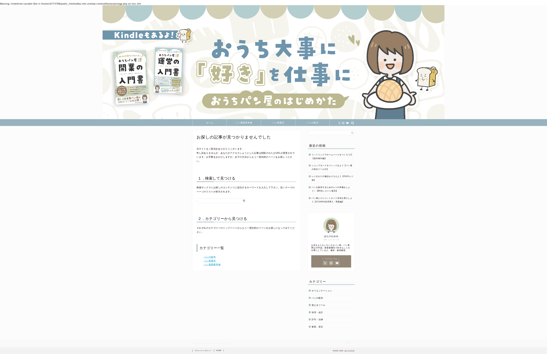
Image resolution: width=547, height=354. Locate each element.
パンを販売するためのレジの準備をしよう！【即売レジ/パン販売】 (331, 189)
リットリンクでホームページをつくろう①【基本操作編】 (332, 156)
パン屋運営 (278, 122)
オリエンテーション (322, 290)
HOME (218, 350)
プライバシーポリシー (203, 350)
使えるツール (318, 305)
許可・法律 (317, 319)
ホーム (209, 122)
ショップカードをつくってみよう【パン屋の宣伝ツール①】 (332, 167)
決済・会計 (317, 312)
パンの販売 (313, 122)
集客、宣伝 (317, 326)
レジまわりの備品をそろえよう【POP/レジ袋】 (332, 178)
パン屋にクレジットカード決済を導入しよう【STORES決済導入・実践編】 (332, 200)
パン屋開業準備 (243, 122)
